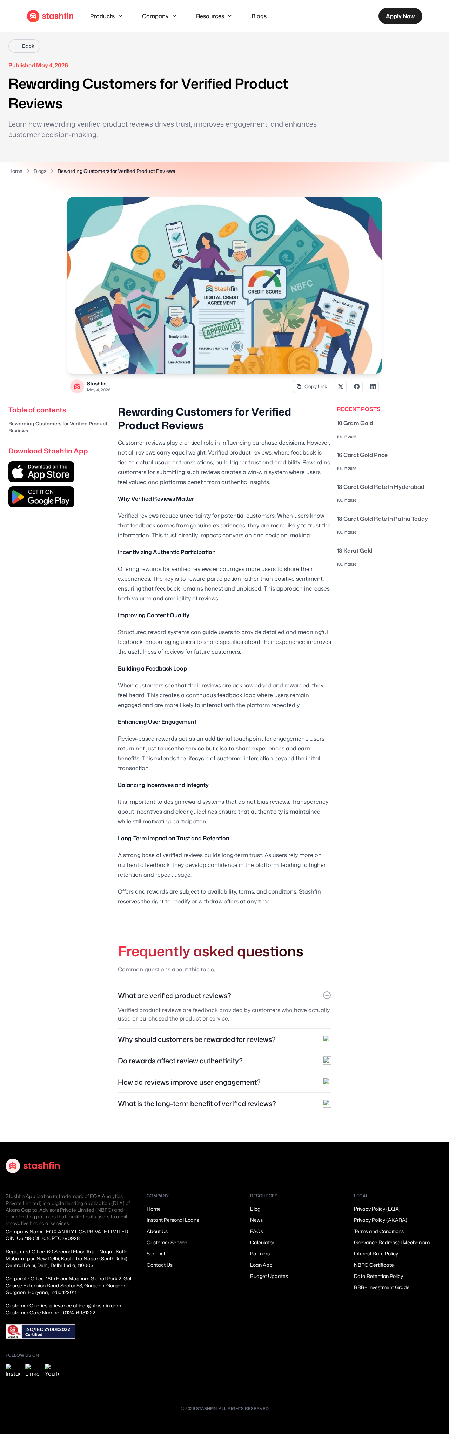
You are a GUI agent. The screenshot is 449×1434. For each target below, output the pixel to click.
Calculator (262, 1242)
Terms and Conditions (379, 1231)
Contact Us (160, 1264)
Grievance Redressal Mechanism (392, 1242)
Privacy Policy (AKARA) (380, 1220)
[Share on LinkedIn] (373, 386)
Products (102, 16)
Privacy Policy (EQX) (377, 1208)
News (256, 1220)
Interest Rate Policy (376, 1253)
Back (28, 45)
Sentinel (156, 1253)
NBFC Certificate (374, 1264)
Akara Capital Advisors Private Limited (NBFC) (60, 1209)
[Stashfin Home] (50, 16)
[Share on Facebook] (357, 386)
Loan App (261, 1264)
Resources (210, 16)
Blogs (259, 16)
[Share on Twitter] (341, 386)
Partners (260, 1253)
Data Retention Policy (378, 1276)
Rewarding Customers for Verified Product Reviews (57, 427)
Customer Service (167, 1242)
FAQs (256, 1231)
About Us (157, 1231)
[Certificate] (41, 1331)
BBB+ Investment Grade (382, 1287)
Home (15, 171)
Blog (255, 1208)
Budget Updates (269, 1276)
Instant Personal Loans (173, 1220)
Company (155, 16)
